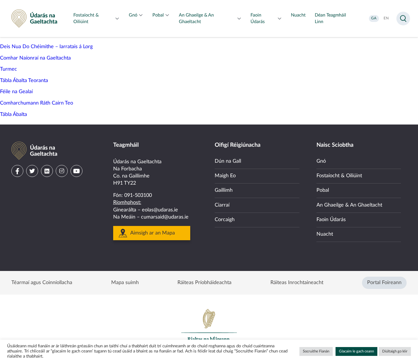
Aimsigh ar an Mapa (152, 233)
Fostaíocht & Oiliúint (339, 175)
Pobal (322, 190)
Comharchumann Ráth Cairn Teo (36, 103)
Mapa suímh (125, 282)
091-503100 (138, 195)
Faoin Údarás (331, 219)
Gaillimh (224, 190)
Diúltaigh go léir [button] (394, 351)
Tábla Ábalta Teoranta (24, 80)
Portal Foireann (384, 282)
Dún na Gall (228, 161)
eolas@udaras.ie (160, 210)
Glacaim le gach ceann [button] (356, 351)
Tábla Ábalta (13, 114)
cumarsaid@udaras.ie (165, 217)
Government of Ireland (209, 327)
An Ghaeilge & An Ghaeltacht (349, 205)
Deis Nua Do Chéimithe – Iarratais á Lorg (46, 46)
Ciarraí (222, 205)
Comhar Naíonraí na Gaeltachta (35, 58)
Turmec (8, 69)
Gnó (321, 161)
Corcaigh (225, 219)
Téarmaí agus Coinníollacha (41, 282)
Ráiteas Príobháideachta (204, 282)
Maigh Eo (225, 175)
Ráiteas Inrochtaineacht (296, 282)
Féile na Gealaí (16, 91)
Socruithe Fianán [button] (316, 351)
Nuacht (324, 234)
